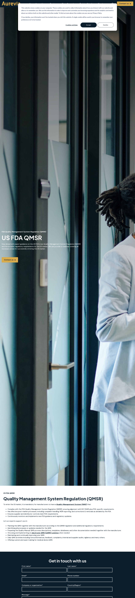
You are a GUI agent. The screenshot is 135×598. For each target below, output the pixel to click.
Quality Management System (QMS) (71, 504)
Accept (88, 25)
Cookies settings (72, 25)
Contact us (124, 3)
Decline (105, 25)
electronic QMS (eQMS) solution (45, 533)
